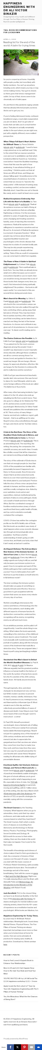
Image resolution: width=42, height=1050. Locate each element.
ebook (6, 147)
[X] (17, 1047)
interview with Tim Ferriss (22, 899)
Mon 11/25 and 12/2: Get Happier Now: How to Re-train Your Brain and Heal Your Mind (20, 971)
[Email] (31, 1047)
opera (35, 873)
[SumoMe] (38, 1047)
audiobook (20, 147)
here (5, 944)
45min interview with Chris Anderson (18, 794)
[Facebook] (10, 1047)
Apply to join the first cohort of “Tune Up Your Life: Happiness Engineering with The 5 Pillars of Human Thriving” (21, 989)
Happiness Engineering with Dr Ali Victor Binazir (19, 8)
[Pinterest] (24, 1047)
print (11, 147)
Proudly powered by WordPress (16, 1039)
